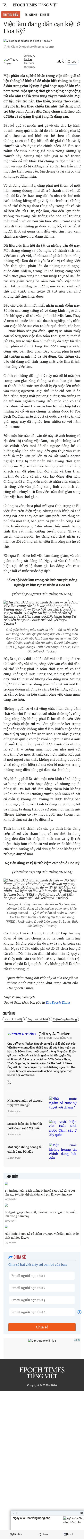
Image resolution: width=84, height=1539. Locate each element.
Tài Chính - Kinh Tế (37, 14)
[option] (47, 1522)
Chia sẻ (42, 1327)
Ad (75, 1340)
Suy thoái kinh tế (38, 1019)
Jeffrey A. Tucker (54, 1033)
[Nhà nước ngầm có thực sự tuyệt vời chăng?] (63, 1103)
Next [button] (16, 1513)
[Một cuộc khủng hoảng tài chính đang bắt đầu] (63, 1151)
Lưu (73, 61)
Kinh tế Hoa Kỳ (13, 1019)
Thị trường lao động (65, 1019)
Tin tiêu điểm (10, 14)
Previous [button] (13, 1513)
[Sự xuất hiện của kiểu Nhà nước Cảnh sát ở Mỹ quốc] (63, 1128)
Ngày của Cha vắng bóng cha (31, 1518)
